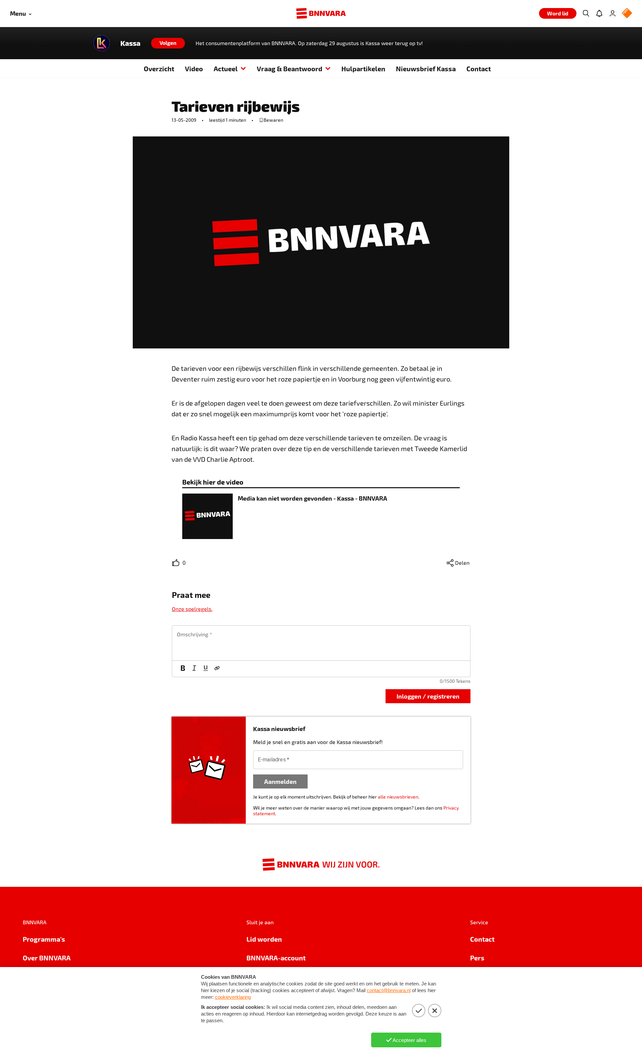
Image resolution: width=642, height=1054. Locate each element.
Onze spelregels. (192, 609)
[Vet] (183, 668)
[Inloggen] (613, 13)
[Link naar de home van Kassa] (102, 43)
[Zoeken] (586, 13)
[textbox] (321, 643)
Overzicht (159, 69)
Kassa (130, 43)
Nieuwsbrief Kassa (426, 69)
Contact (478, 69)
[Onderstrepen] (205, 668)
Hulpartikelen (363, 69)
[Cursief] (194, 668)
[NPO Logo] (627, 13)
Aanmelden (280, 781)
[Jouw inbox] (599, 13)
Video (194, 69)
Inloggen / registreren (428, 696)
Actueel (226, 69)
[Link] (217, 668)
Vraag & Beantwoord (289, 69)
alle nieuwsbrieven (398, 797)
